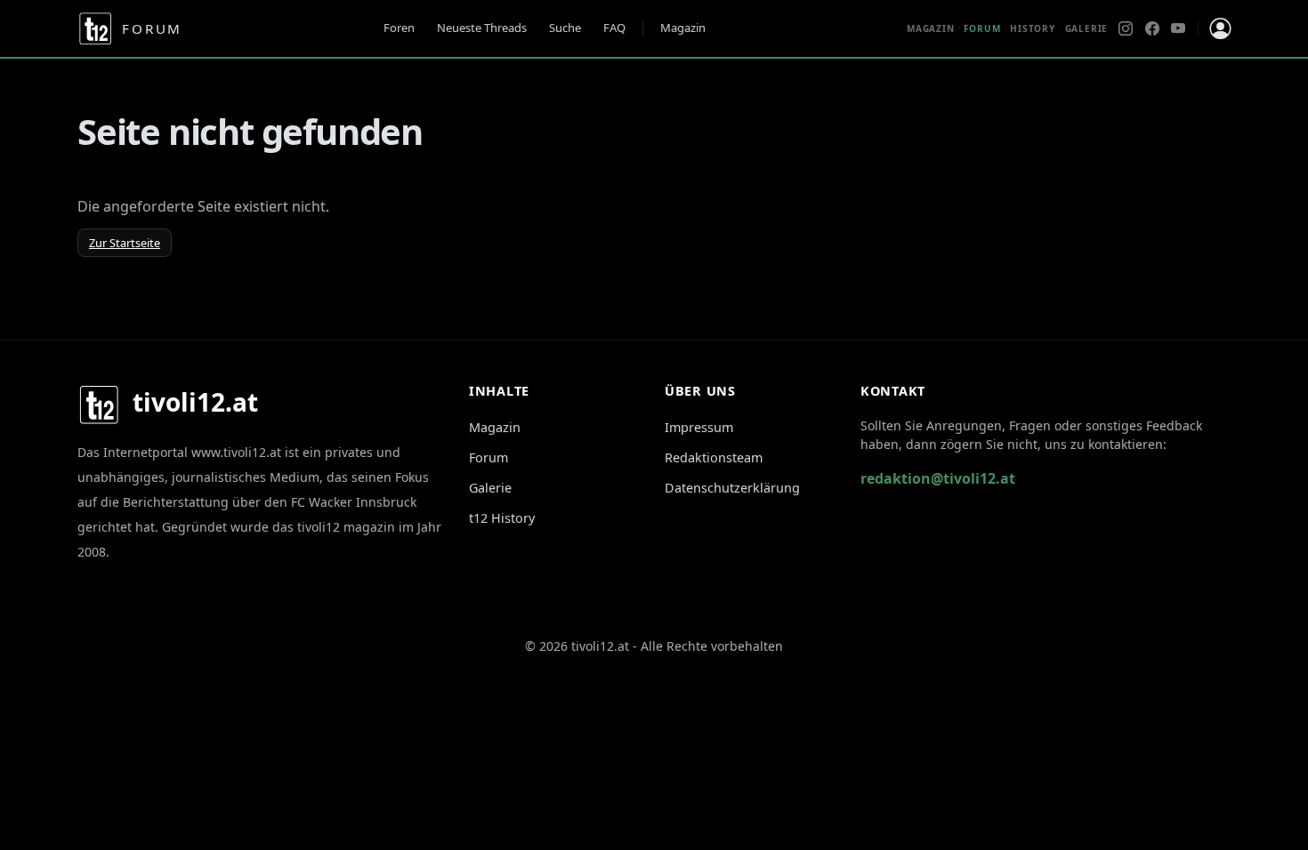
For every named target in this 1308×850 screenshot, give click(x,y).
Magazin (683, 28)
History (1032, 28)
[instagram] (1125, 28)
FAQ (614, 28)
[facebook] (1152, 28)
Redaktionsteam (714, 457)
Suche (565, 28)
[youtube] (1178, 28)
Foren (399, 28)
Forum (488, 457)
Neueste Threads (482, 28)
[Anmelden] (1220, 28)
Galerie (1087, 28)
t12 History (502, 517)
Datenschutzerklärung (732, 487)
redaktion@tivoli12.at (937, 478)
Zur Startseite (124, 243)
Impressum (699, 427)
